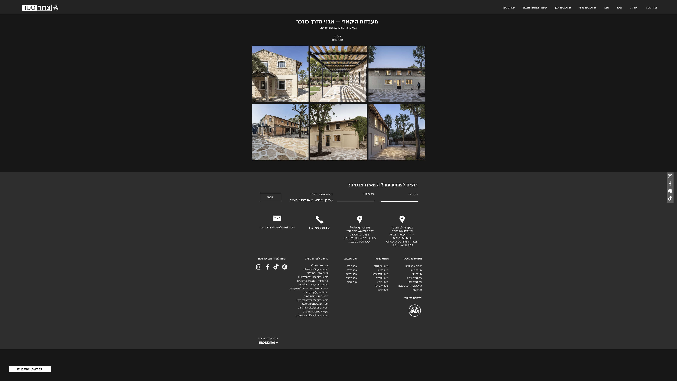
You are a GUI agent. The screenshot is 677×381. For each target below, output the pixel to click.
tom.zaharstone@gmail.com (312, 300)
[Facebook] (670, 183)
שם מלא (414, 194)
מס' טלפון (369, 194)
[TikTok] (670, 198)
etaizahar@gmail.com (316, 269)
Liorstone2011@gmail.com (313, 277)
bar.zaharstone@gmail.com (277, 227)
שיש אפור (352, 282)
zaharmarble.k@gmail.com (313, 307)
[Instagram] (670, 176)
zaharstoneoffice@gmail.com (311, 315)
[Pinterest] (670, 191)
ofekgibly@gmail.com (316, 292)
